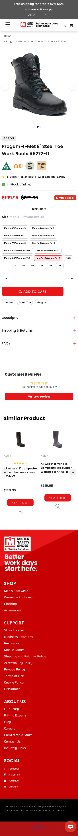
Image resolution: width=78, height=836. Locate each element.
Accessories (12, 610)
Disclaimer (12, 688)
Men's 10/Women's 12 (48, 258)
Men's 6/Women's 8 (43, 235)
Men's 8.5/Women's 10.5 (17, 250)
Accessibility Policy (18, 662)
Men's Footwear (16, 590)
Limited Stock (65, 197)
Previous (5, 86)
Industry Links (15, 748)
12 (14, 265)
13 (23, 265)
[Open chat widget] (70, 826)
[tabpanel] (39, 85)
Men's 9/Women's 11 (48, 250)
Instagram (14, 775)
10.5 (68, 258)
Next (72, 86)
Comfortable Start (18, 734)
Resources (11, 643)
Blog (7, 721)
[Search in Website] (64, 25)
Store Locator (14, 630)
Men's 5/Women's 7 (15, 235)
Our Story (11, 708)
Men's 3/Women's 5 (15, 228)
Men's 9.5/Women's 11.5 (17, 258)
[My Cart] (71, 25)
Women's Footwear (18, 597)
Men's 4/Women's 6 (43, 228)
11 (5, 265)
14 (32, 265)
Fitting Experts (15, 715)
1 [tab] (38, 127)
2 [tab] (40, 127)
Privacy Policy (14, 669)
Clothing (10, 603)
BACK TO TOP (39, 828)
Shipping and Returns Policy (25, 656)
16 (51, 265)
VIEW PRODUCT (20, 502)
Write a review (39, 396)
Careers (9, 728)
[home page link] (39, 24)
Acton (7, 455)
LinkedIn (13, 787)
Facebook (13, 769)
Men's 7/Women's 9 (15, 243)
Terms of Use (14, 675)
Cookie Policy (14, 682)
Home (7, 35)
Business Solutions (18, 636)
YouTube (13, 781)
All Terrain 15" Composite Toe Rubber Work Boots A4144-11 (20, 472)
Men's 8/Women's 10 (43, 243)
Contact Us (12, 741)
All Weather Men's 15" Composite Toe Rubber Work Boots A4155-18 (56, 468)
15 (42, 265)
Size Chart (39, 209)
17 (60, 265)
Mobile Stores (14, 649)
